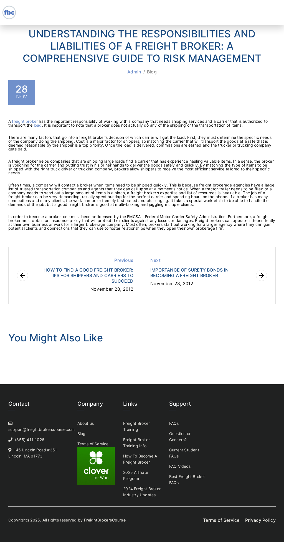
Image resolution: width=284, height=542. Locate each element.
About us (85, 423)
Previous (123, 260)
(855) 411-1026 (29, 439)
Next (155, 260)
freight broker (25, 121)
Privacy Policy (260, 520)
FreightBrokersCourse (105, 520)
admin (134, 72)
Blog (152, 72)
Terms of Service (93, 443)
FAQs (174, 423)
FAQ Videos (180, 466)
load (38, 125)
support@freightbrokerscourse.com (41, 429)
